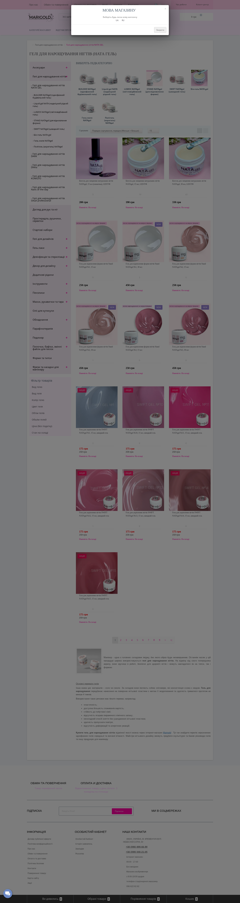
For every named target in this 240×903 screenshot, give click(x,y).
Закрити (160, 30)
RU (123, 20)
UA (117, 20)
